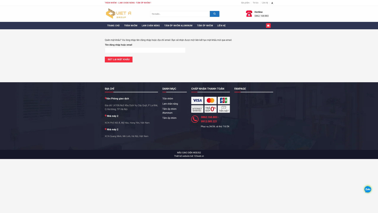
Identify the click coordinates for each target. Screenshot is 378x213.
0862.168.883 (262, 15)
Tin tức (256, 3)
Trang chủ (113, 25)
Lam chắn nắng (151, 25)
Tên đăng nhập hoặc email (122, 45)
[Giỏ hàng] (268, 25)
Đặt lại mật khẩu (118, 59)
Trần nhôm (130, 25)
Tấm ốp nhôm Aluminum (178, 25)
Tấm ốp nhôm (205, 25)
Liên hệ (265, 3)
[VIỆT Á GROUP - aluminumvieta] (119, 14)
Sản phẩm (245, 3)
